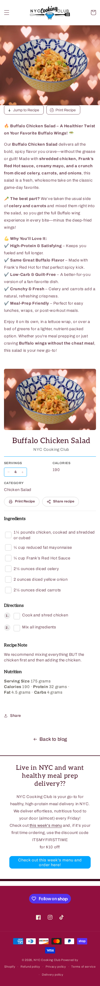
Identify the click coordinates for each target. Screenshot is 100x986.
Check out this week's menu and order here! (50, 862)
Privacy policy (56, 966)
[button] (7, 12)
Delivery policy (52, 974)
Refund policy (30, 966)
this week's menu (46, 825)
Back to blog (53, 739)
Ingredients (15, 518)
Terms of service (83, 966)
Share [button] (15, 716)
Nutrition (13, 671)
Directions (14, 605)
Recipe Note (15, 645)
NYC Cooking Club (47, 960)
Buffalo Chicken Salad (51, 440)
